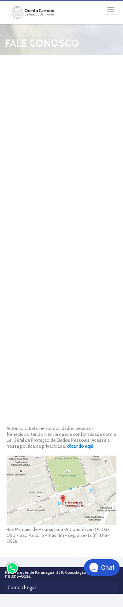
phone (12, 568)
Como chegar (22, 588)
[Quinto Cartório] (33, 12)
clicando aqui (80, 446)
